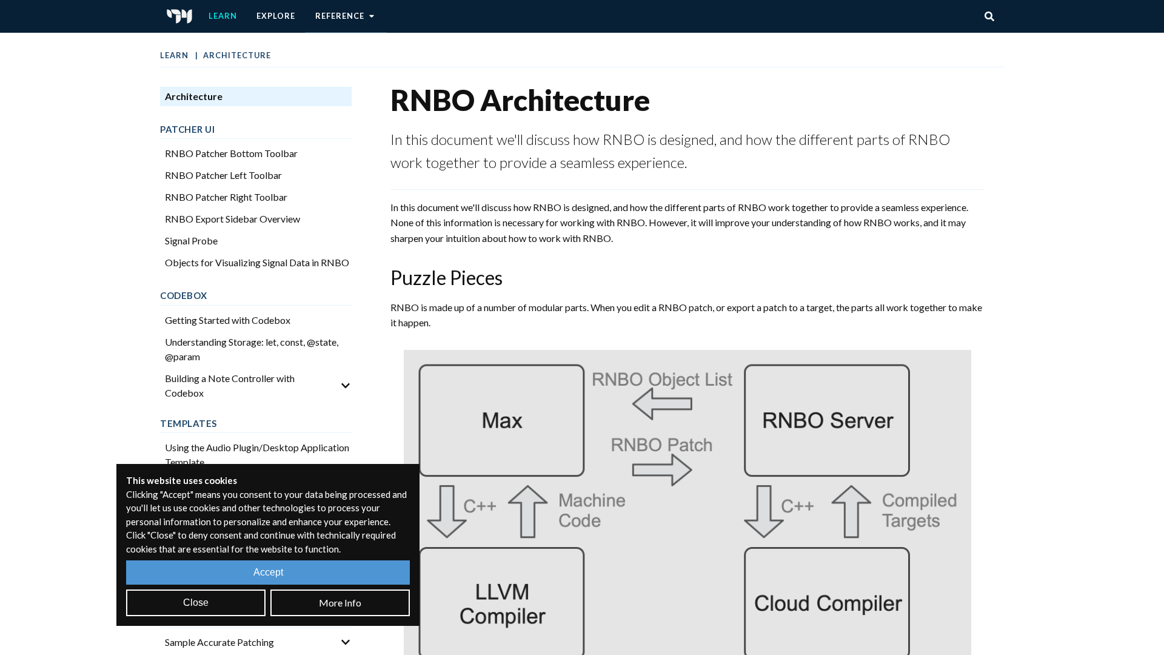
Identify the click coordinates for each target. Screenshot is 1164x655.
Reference (339, 16)
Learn (223, 16)
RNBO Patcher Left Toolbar (223, 175)
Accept (268, 572)
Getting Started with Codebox (227, 320)
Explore (275, 16)
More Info (340, 602)
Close (196, 602)
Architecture (237, 55)
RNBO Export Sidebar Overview (232, 218)
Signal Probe (191, 240)
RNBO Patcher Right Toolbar (226, 197)
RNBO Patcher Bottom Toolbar (231, 153)
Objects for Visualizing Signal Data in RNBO (257, 262)
